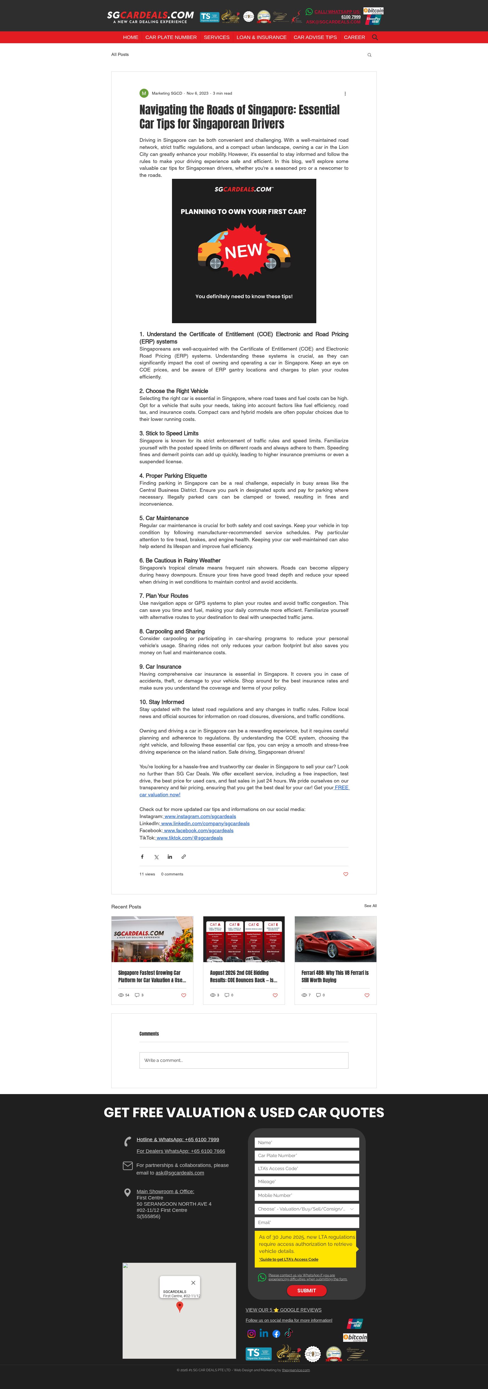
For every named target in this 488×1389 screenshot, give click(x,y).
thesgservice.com (296, 1370)
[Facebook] (276, 1334)
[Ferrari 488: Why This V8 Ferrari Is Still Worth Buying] (335, 939)
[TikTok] (289, 1334)
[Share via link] (183, 856)
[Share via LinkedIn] (170, 856)
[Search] (375, 37)
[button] (171, 37)
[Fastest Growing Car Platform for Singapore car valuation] (152, 939)
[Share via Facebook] (142, 856)
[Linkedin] (264, 1334)
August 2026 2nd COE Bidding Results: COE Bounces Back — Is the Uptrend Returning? (242, 976)
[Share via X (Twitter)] (156, 856)
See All (370, 905)
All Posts (120, 54)
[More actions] (345, 93)
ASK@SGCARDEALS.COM (333, 21)
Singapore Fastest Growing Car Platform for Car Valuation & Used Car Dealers (151, 976)
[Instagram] (251, 1334)
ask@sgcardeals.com (180, 1173)
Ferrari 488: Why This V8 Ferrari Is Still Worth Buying (335, 976)
